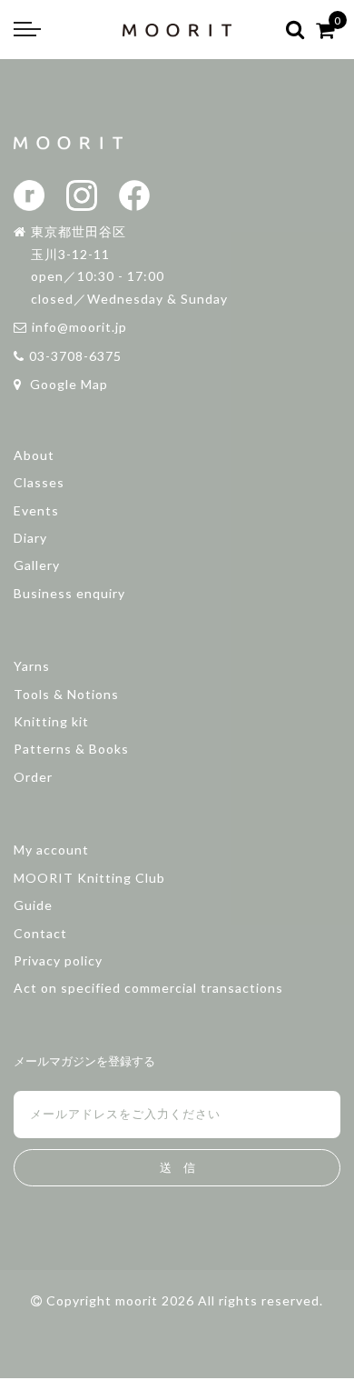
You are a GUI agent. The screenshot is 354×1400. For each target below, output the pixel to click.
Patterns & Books (71, 748)
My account (51, 849)
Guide (33, 905)
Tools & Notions (66, 694)
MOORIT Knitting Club (89, 877)
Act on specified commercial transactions (148, 987)
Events (36, 510)
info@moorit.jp (79, 327)
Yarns (32, 666)
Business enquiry (69, 593)
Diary (30, 537)
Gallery (37, 565)
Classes (39, 482)
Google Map (67, 384)
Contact (40, 933)
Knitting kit (51, 721)
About (34, 455)
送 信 (177, 1168)
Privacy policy (58, 960)
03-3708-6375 (75, 356)
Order (33, 777)
